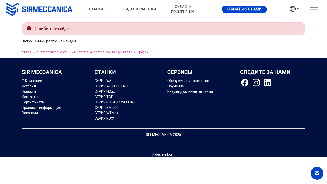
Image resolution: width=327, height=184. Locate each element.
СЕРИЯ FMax (105, 91)
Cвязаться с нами (244, 9)
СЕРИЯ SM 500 (107, 108)
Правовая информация (41, 108)
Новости (29, 91)
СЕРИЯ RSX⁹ (105, 118)
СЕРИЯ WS (103, 81)
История (29, 86)
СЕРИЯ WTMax (107, 113)
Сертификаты (33, 102)
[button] (294, 10)
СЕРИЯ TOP (104, 97)
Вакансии (30, 113)
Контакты (30, 97)
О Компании (32, 81)
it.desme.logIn (163, 154)
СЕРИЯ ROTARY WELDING (115, 102)
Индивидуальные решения (190, 91)
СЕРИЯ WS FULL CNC (111, 86)
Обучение (175, 86)
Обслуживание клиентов (188, 81)
